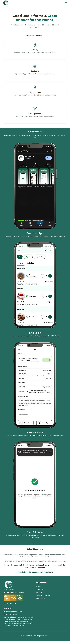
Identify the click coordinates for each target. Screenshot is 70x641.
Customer (40, 589)
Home (38, 586)
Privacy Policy (41, 598)
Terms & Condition (43, 595)
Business (39, 592)
